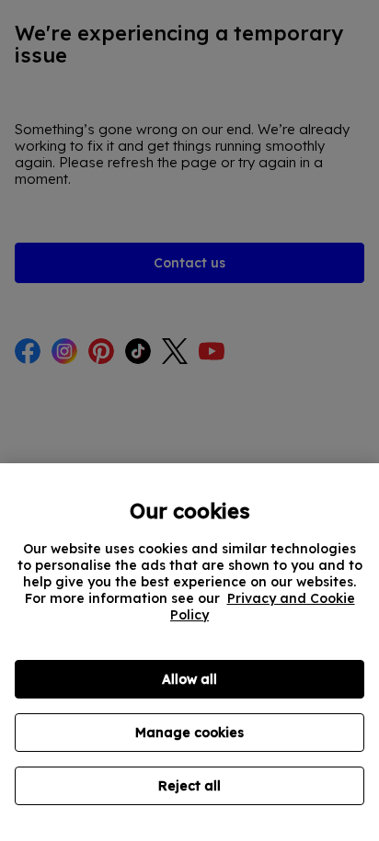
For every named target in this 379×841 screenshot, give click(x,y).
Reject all (189, 786)
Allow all (189, 679)
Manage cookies (189, 732)
